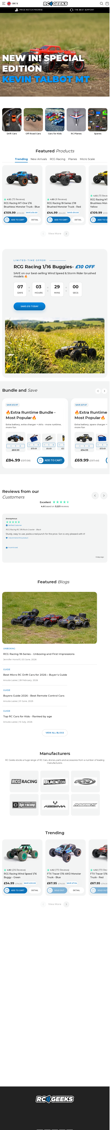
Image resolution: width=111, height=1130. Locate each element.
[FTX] (85, 781)
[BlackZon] (54, 781)
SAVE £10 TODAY (29, 306)
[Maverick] (85, 805)
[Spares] (97, 121)
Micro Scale (87, 159)
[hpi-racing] (24, 805)
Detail (34, 220)
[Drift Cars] (12, 121)
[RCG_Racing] (24, 781)
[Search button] (101, 4)
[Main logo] (55, 3)
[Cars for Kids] (54, 121)
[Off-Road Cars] (33, 121)
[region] (55, 538)
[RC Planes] (76, 121)
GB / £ (14, 3)
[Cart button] (107, 4)
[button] (90, 88)
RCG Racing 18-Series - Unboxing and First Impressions (38, 653)
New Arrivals (39, 159)
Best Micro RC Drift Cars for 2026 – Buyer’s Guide (35, 674)
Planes (72, 159)
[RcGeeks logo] (54, 1099)
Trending (21, 159)
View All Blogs (55, 732)
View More (54, 233)
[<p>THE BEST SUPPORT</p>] (82, 10)
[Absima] (54, 805)
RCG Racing (57, 159)
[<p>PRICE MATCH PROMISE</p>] (29, 10)
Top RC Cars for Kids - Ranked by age (27, 716)
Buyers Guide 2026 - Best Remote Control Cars (33, 695)
